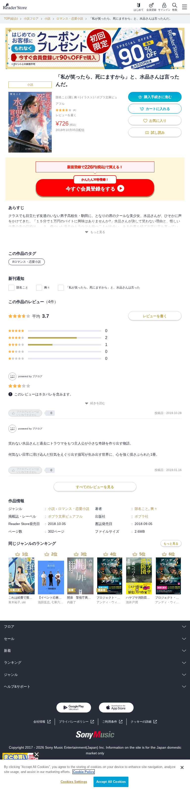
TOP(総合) (11, 18)
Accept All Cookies (111, 782)
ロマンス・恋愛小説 (69, 18)
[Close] (182, 767)
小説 (47, 18)
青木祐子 (14, 602)
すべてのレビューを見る (95, 487)
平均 (36, 316)
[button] (144, 721)
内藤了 (71, 602)
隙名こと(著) (64, 97)
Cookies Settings (74, 782)
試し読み (158, 132)
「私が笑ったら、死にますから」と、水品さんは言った (103, 287)
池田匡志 (44, 602)
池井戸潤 (132, 602)
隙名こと (22, 287)
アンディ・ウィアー (109, 602)
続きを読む (97, 403)
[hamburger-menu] (184, 7)
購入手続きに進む (158, 97)
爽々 (47, 287)
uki (24, 602)
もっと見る (97, 232)
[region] (95, 775)
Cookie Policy (83, 772)
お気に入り (157, 121)
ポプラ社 (141, 516)
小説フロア (31, 18)
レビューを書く (66, 115)
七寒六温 (57, 602)
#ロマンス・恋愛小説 (26, 262)
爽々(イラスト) (84, 97)
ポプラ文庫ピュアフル (65, 516)
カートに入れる (158, 109)
